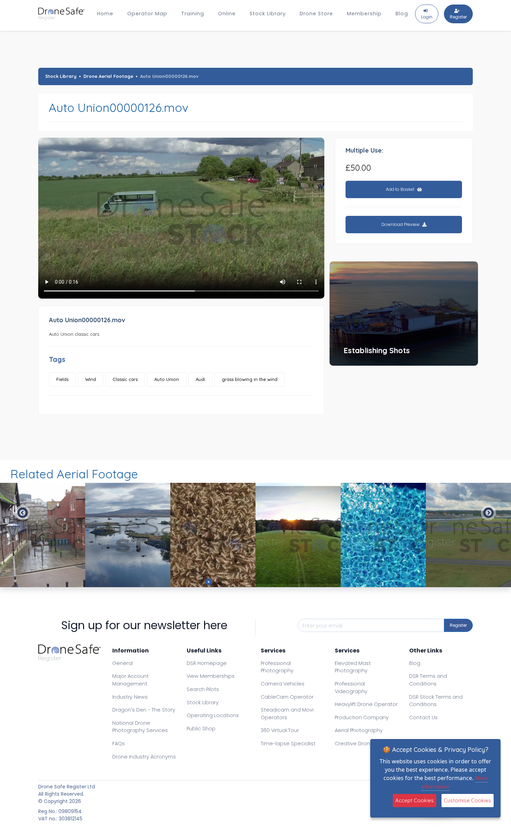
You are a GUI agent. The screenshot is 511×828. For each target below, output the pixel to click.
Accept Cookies (414, 800)
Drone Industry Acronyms (144, 756)
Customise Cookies (467, 800)
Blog (402, 13)
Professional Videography (351, 687)
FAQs (118, 743)
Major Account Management (130, 680)
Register (458, 625)
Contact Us (423, 717)
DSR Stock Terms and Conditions (436, 700)
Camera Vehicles (283, 683)
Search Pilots (203, 689)
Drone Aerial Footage (108, 76)
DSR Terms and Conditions (428, 680)
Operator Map (147, 13)
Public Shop (201, 728)
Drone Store (316, 13)
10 (302, 581)
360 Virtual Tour (280, 730)
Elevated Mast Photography (353, 667)
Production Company (362, 717)
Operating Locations (213, 715)
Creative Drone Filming (363, 743)
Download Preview (401, 224)
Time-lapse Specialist (288, 743)
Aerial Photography (359, 730)
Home (105, 13)
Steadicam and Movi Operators (287, 713)
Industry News (130, 696)
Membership (364, 13)
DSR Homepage (207, 663)
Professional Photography (277, 667)
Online (227, 13)
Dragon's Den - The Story (143, 709)
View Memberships (211, 676)
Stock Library (268, 13)
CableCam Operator (287, 696)
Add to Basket (400, 189)
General (122, 663)
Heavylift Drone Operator (366, 704)
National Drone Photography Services (140, 727)
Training (192, 13)
